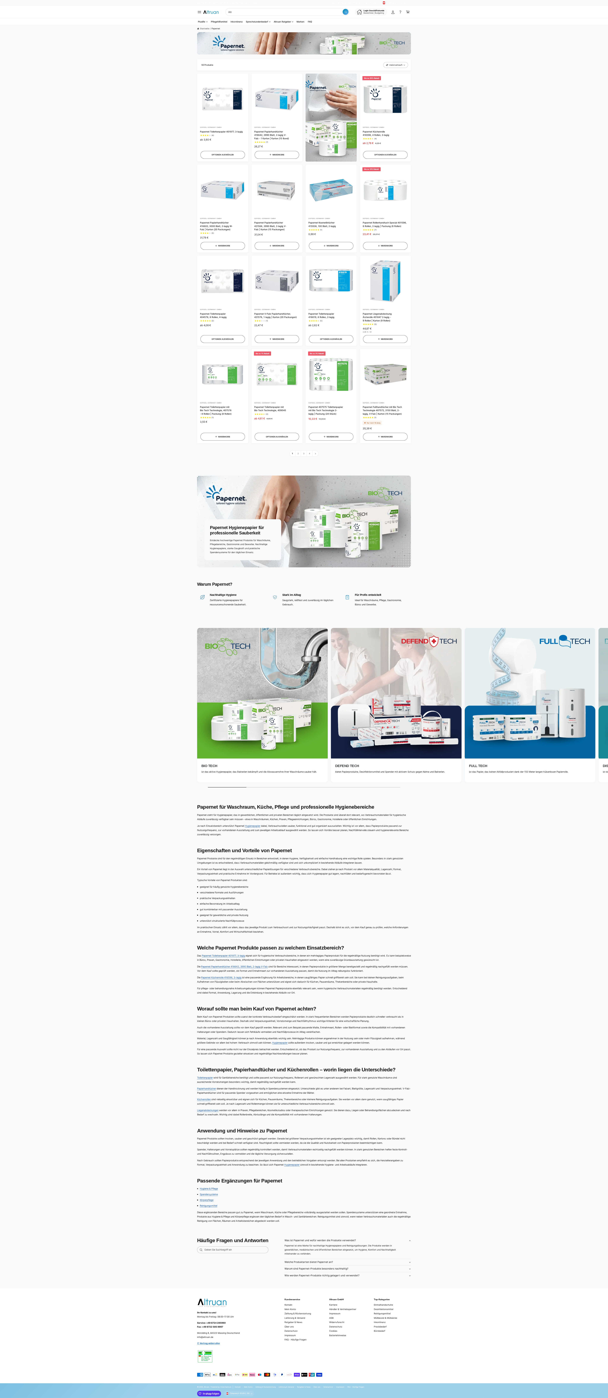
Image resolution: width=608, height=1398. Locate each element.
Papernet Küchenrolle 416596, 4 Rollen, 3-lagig (376, 133)
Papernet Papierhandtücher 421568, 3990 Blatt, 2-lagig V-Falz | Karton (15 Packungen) (270, 226)
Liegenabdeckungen (207, 1110)
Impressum (290, 1335)
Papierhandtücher (206, 1088)
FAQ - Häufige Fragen (296, 1339)
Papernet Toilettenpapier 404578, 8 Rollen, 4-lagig (213, 315)
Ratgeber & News (293, 1322)
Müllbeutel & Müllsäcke (385, 1318)
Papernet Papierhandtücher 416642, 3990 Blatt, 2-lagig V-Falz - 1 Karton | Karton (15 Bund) (271, 135)
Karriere (333, 1305)
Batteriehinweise (337, 1335)
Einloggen (373, 3)
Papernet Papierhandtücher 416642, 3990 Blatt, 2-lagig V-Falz (234, 966)
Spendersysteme (209, 1194)
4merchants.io (225, 1387)
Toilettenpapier (205, 1077)
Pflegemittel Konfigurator (351, 3)
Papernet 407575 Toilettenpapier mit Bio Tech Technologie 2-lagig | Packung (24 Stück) (325, 410)
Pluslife (201, 21)
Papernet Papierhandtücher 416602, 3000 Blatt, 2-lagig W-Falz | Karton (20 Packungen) (216, 226)
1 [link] (292, 453)
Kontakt (331, 3)
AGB (331, 1318)
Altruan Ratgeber (282, 21)
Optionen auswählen (223, 155)
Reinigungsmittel (208, 1205)
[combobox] (287, 12)
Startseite (204, 28)
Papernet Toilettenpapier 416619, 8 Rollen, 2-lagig (321, 315)
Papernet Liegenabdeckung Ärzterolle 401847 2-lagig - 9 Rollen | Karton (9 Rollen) (377, 317)
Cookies (333, 1331)
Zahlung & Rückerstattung (298, 1313)
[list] (304, 706)
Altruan (206, 1387)
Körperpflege (206, 1200)
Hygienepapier (252, 825)
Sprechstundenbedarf (257, 21)
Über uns (289, 1326)
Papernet (216, 28)
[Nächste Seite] (315, 454)
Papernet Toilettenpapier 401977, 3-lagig (221, 131)
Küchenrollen (204, 1099)
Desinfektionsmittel (383, 1309)
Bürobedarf (379, 1331)
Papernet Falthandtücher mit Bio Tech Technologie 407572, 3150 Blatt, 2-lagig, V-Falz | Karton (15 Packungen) (382, 410)
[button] (199, 12)
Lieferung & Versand (295, 1318)
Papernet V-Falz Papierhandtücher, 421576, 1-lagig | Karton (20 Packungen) (275, 315)
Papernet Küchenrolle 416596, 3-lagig (221, 977)
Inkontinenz (380, 1322)
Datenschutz (291, 1331)
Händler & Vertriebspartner (342, 1309)
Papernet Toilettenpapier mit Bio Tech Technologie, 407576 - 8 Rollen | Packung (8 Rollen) (215, 410)
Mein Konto (290, 1309)
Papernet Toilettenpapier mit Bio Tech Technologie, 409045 (270, 409)
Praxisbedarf (380, 1326)
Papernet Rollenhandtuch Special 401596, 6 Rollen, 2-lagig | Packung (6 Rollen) (385, 224)
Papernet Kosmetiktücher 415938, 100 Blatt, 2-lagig (322, 224)
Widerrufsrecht (336, 1322)
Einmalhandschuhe (383, 1305)
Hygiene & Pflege (209, 1188)
